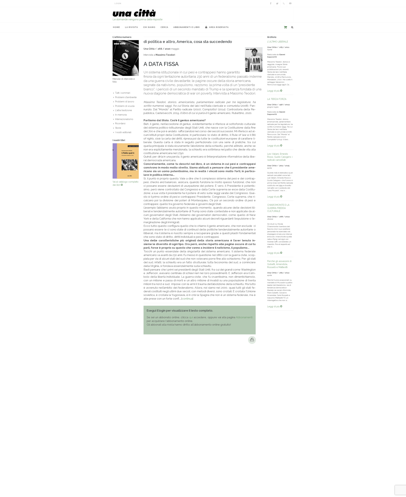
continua (187, 298)
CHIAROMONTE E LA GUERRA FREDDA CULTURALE (278, 207)
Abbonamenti (244, 317)
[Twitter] (277, 3)
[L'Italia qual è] (126, 161)
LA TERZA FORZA (276, 99)
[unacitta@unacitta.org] (290, 3)
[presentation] (110, 162)
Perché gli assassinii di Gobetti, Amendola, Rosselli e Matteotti (279, 264)
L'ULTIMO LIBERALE (277, 41)
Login (118, 3)
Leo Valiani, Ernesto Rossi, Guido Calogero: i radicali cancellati (280, 156)
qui (191, 317)
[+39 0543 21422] (284, 3)
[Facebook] (271, 3)
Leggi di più (273, 90)
